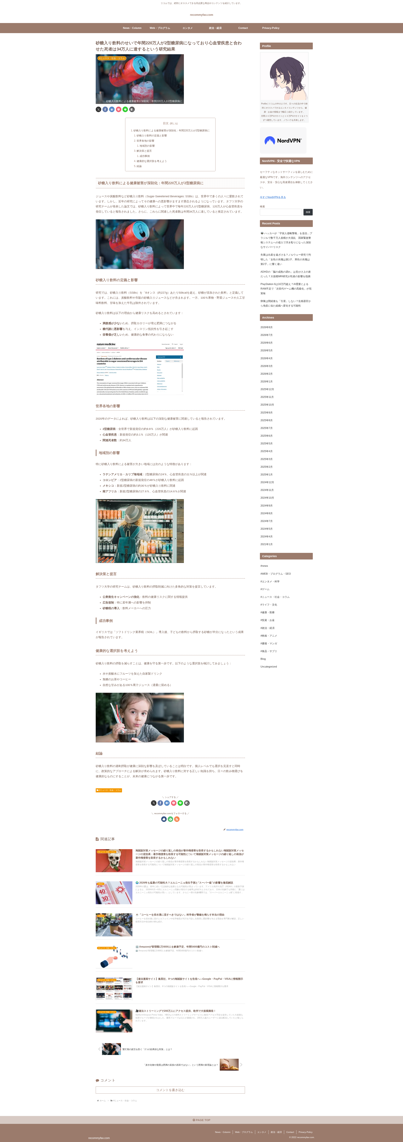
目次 (166, 123)
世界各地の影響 (145, 140)
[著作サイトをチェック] (164, 819)
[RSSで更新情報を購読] (177, 819)
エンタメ (261, 1132)
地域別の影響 (147, 145)
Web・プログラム (244, 1132)
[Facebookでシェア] (105, 109)
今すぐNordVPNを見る (273, 197)
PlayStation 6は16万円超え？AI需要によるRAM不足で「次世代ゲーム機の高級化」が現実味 (286, 289)
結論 (139, 166)
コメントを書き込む (170, 1090)
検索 (262, 206)
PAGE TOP (202, 1120)
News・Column (222, 1132)
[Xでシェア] (98, 109)
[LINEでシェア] (125, 109)
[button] (132, 109)
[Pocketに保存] (118, 109)
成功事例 (145, 156)
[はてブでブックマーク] (112, 109)
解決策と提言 (144, 150)
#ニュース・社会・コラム (110, 790)
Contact (290, 1132)
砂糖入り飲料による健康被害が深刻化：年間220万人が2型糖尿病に (171, 130)
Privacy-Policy (305, 1132)
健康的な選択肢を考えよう (152, 161)
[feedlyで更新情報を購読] (170, 819)
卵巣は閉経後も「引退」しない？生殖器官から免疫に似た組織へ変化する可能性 (286, 303)
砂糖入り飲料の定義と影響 (152, 135)
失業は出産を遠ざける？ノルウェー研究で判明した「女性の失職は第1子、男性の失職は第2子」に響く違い (286, 259)
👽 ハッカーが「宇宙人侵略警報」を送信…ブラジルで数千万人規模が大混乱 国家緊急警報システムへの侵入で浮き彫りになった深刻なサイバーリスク (286, 240)
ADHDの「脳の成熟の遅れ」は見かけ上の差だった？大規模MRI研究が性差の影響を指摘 (286, 274)
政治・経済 (276, 1132)
